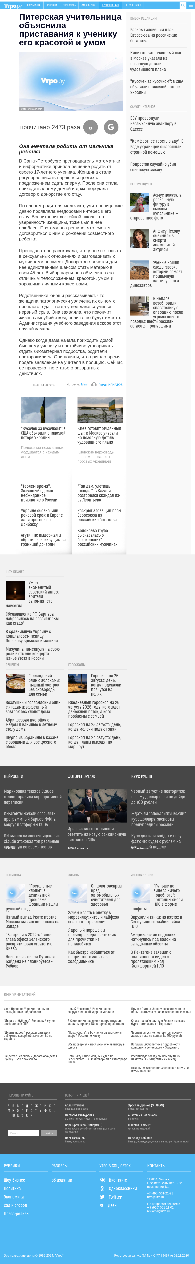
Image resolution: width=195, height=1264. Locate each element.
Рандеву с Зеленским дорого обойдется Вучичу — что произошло (30, 1058)
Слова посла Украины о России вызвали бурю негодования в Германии (158, 1022)
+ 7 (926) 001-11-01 (160, 1207)
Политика (51, 5)
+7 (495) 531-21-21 (160, 1193)
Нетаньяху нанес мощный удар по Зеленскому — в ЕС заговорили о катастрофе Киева (97, 1059)
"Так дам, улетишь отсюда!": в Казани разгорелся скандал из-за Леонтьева (99, 493)
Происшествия (110, 5)
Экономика (69, 5)
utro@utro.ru (155, 1197)
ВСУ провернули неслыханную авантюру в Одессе (96, 1046)
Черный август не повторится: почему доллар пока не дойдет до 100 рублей (156, 1034)
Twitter (115, 1197)
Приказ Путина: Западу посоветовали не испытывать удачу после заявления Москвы (161, 1011)
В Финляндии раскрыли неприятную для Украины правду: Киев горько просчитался (96, 1022)
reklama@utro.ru (158, 1211)
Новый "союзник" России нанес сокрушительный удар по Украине (91, 1011)
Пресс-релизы (133, 5)
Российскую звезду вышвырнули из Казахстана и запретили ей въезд (155, 1058)
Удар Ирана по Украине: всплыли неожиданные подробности (26, 1011)
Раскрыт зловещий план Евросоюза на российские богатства (99, 515)
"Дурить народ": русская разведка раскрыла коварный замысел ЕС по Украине (28, 1035)
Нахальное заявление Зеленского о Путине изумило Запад (160, 1070)
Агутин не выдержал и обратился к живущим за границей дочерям (43, 540)
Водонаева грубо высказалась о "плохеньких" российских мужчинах (97, 537)
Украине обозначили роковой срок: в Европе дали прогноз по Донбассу (42, 517)
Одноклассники (123, 1188)
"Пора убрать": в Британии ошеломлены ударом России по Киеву (95, 1034)
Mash (85, 384)
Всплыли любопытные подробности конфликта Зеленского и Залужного (155, 1046)
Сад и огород (89, 5)
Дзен (112, 1205)
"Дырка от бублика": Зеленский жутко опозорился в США (29, 1022)
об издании (62, 1180)
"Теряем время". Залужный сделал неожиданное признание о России (39, 493)
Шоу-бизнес (34, 5)
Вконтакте (118, 1180)
